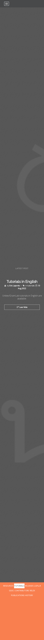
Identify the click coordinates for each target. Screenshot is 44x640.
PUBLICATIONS (17, 595)
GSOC (11, 590)
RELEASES (29, 586)
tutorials (31, 285)
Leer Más (23, 307)
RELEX (32, 590)
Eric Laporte (14, 285)
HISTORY (29, 595)
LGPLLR (37, 586)
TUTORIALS (19, 586)
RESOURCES (8, 586)
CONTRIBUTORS (22, 590)
